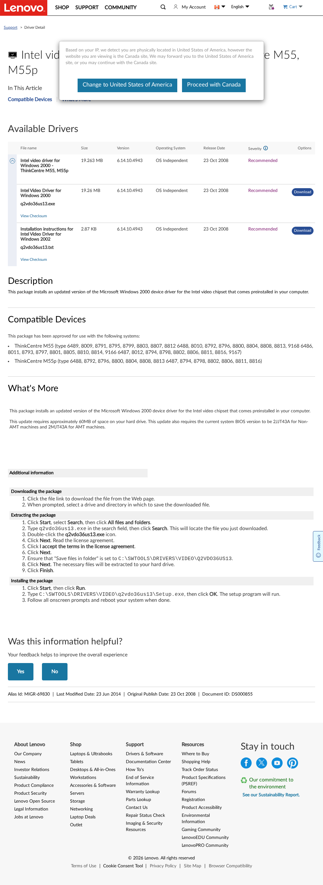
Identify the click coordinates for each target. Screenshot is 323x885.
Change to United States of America (127, 85)
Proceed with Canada (214, 85)
